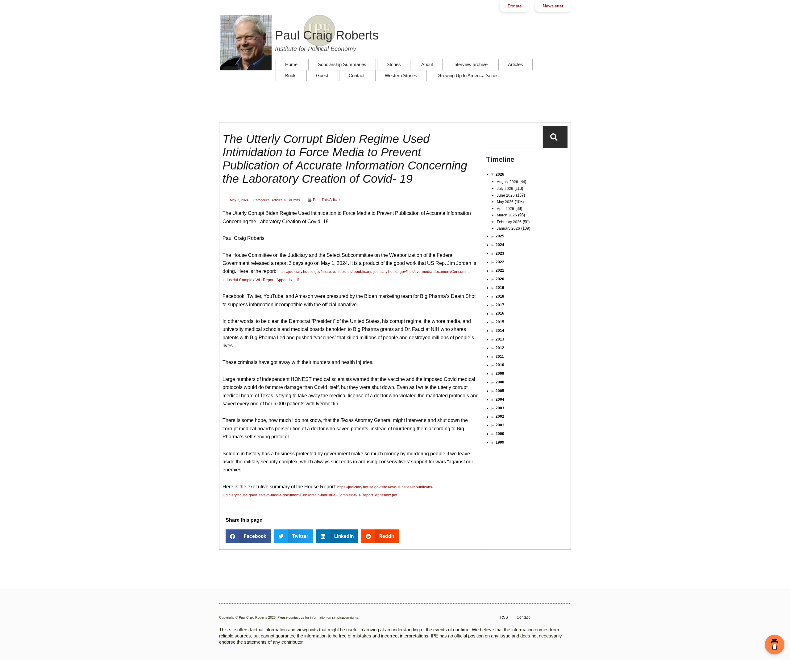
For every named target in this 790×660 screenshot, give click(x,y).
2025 (500, 236)
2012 (500, 348)
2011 (500, 356)
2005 (500, 391)
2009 (500, 373)
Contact (356, 75)
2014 (500, 330)
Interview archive (470, 64)
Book (290, 75)
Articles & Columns (286, 200)
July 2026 (505, 188)
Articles (515, 64)
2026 (500, 174)
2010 (500, 365)
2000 (500, 434)
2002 (500, 416)
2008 (500, 382)
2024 (500, 245)
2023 (500, 253)
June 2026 (506, 195)
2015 (500, 322)
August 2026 (507, 182)
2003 (500, 408)
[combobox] (514, 137)
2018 (500, 296)
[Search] (555, 137)
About (427, 64)
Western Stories (401, 75)
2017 (500, 305)
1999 (500, 442)
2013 (500, 339)
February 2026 (509, 222)
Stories (394, 64)
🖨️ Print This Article (323, 200)
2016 (500, 313)
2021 (500, 270)
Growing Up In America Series (468, 75)
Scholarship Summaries (342, 64)
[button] (248, 536)
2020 (500, 279)
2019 (500, 288)
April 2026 (505, 209)
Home (291, 64)
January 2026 (508, 228)
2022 (500, 262)
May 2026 (505, 202)
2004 (500, 399)
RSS (504, 617)
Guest (322, 75)
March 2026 (507, 215)
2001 (500, 425)
